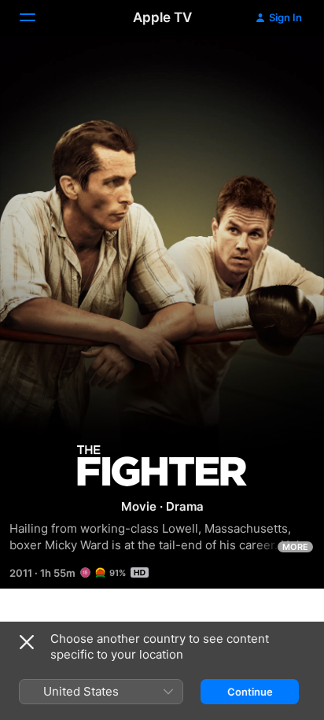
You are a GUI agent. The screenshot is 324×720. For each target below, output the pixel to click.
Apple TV (162, 17)
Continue (250, 691)
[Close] (27, 642)
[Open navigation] (37, 17)
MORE (295, 546)
